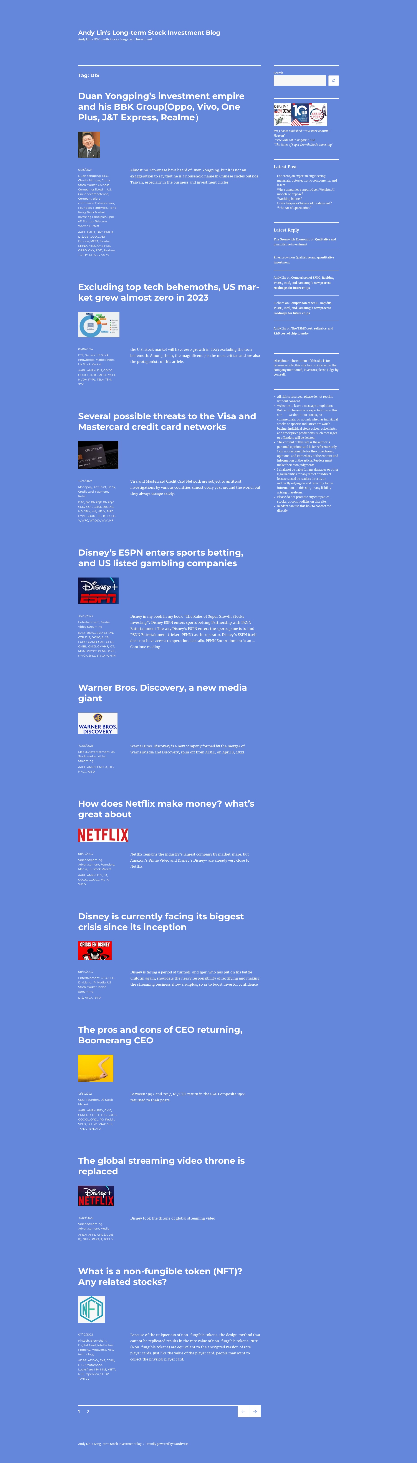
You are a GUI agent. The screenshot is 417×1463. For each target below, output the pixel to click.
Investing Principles (92, 216)
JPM (87, 511)
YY (107, 255)
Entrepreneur (104, 203)
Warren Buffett (88, 226)
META (94, 241)
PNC (110, 511)
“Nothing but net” (290, 199)
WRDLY (94, 520)
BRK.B (108, 232)
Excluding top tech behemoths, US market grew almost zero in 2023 (168, 292)
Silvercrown (282, 257)
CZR (81, 637)
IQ (79, 1239)
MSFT (111, 375)
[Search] (333, 80)
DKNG (95, 637)
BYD (99, 632)
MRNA (82, 245)
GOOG (94, 236)
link (309, 506)
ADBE (82, 1360)
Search (278, 73)
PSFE (111, 651)
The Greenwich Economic (292, 239)
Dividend (84, 982)
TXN (81, 1128)
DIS (80, 236)
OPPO (82, 250)
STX (110, 1124)
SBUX (91, 516)
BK (88, 502)
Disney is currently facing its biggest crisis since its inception (161, 921)
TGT (105, 516)
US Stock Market (99, 869)
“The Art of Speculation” (294, 208)
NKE (81, 1374)
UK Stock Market (89, 364)
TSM (108, 379)
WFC (84, 520)
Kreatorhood (93, 1365)
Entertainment (88, 622)
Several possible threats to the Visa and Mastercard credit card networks (167, 421)
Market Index (105, 359)
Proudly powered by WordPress (167, 1444)
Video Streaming (90, 626)
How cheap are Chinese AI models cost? (304, 203)
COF (89, 506)
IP (94, 982)
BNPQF (96, 502)
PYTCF (82, 655)
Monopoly (85, 487)
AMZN (91, 370)
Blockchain (98, 1340)
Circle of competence (93, 194)
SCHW (92, 1124)
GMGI (92, 646)
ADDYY (93, 1360)
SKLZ (92, 655)
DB (105, 506)
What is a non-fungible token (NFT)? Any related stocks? (160, 1276)
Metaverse (99, 1349)
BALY (82, 632)
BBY (100, 1110)
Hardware (100, 207)
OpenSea (92, 1374)
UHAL (93, 255)
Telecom (101, 221)
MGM (82, 651)
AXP (102, 1360)
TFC (98, 516)
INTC (93, 375)
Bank (111, 487)
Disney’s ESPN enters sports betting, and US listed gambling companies (160, 557)
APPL (92, 1234)
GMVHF (102, 646)
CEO (105, 175)
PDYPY (92, 651)
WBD (91, 771)
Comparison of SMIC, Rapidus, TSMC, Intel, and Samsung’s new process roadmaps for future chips (304, 283)
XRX (98, 1128)
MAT (103, 1369)
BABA (91, 232)
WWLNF (107, 520)
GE (86, 236)
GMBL (82, 646)
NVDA (82, 379)
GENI (109, 642)
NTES (92, 245)
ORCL (94, 1119)
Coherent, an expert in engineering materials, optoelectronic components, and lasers (307, 180)
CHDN (108, 632)
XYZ (81, 384)
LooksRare (85, 1369)
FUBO (82, 642)
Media (105, 622)
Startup (88, 221)
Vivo (102, 255)
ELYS (105, 637)
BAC (100, 232)
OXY (91, 250)
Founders (85, 207)
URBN (89, 1128)
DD (88, 1115)
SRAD (101, 655)
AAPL (82, 232)
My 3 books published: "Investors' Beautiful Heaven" (302, 133)
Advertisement (98, 751)
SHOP (104, 1374)
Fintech (83, 1340)
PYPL (92, 379)
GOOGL (83, 375)
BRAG (91, 632)
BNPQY (108, 502)
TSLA (100, 379)
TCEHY (83, 255)
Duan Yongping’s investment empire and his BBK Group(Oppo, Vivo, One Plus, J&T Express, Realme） (161, 106)
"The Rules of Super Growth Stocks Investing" (303, 145)
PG (102, 1119)
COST (97, 506)
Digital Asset (87, 1345)
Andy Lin (280, 278)
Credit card (86, 491)
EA (105, 875)
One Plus (103, 245)
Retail (82, 496)
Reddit (110, 1119)
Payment (101, 491)
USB (112, 516)
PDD (99, 250)
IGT (111, 646)
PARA (97, 997)
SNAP (102, 1124)
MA (94, 511)
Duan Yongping (89, 175)
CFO (111, 978)
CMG (81, 506)
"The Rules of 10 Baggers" (292, 140)
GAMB (92, 642)
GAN (101, 642)
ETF (80, 355)
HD (80, 511)
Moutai (105, 241)
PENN (102, 651)
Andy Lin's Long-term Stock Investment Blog (149, 32)
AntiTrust (100, 487)
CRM (81, 1115)
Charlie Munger (89, 180)
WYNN (111, 655)
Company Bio (88, 198)
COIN (110, 1360)
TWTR (82, 1378)
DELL (96, 1115)
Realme (109, 250)
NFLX (101, 511)
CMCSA (102, 767)
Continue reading (145, 647)
